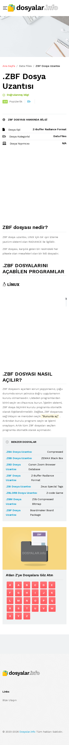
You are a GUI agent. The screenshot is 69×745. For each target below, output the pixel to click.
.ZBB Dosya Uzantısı (19, 458)
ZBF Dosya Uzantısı (48, 66)
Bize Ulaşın (9, 700)
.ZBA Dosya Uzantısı (19, 451)
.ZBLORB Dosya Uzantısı (21, 492)
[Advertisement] (34, 186)
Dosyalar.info (27, 731)
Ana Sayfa (9, 66)
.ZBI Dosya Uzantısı (18, 486)
